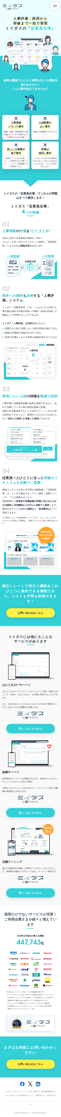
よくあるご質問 (31, 1091)
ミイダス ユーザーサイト (13, 1091)
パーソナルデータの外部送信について (18, 1095)
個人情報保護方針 (48, 1091)
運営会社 (39, 1095)
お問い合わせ (51, 1095)
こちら (50, 518)
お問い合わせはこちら (30, 612)
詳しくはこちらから (30, 728)
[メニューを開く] (55, 6)
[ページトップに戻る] (30, 1105)
